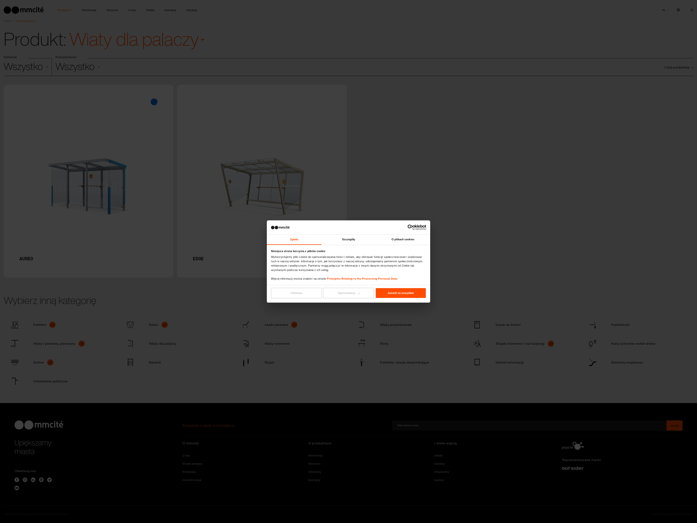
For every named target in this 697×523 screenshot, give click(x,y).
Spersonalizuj (346, 292)
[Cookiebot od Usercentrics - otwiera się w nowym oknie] (410, 227)
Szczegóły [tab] (348, 239)
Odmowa (296, 292)
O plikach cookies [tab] (403, 239)
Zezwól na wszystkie (401, 292)
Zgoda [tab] (294, 239)
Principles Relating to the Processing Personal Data (362, 278)
